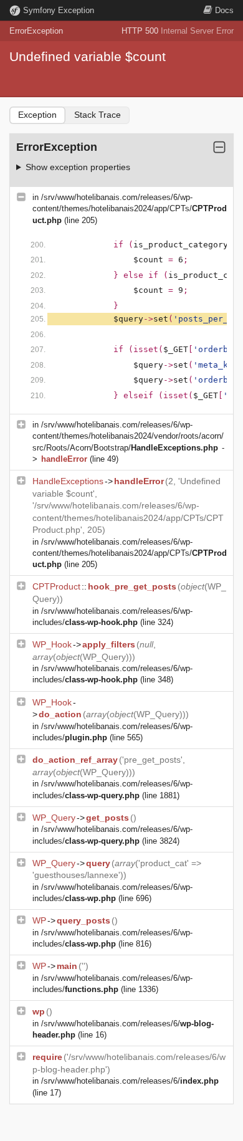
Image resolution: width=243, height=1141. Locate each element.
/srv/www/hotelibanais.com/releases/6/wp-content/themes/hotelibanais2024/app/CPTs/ (129, 208)
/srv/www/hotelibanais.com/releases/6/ (130, 1081)
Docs (224, 10)
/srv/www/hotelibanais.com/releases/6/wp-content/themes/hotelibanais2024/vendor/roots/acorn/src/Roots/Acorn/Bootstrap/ (128, 436)
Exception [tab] (37, 115)
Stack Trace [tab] (97, 115)
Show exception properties (78, 167)
